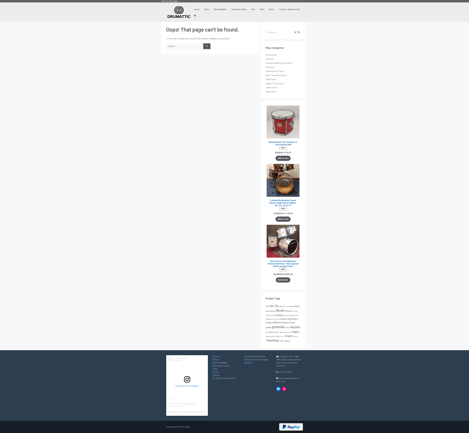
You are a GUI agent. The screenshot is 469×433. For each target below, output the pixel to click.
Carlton (295, 311)
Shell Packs (271, 79)
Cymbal (279, 315)
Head (291, 315)
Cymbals (270, 59)
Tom (281, 341)
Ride (267, 332)
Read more (283, 280)
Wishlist (249, 363)
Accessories (271, 55)
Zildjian (287, 341)
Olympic (285, 322)
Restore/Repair (220, 9)
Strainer (295, 336)
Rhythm (295, 327)
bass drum (271, 311)
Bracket (288, 311)
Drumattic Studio (238, 9)
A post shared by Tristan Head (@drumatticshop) (187, 412)
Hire (253, 9)
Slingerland (287, 332)
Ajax (284, 306)
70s (277, 306)
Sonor (278, 336)
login (176, 1)
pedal (268, 327)
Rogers (276, 332)
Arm (287, 306)
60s (271, 306)
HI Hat (296, 315)
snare (295, 332)
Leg (277, 319)
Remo (287, 328)
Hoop (268, 319)
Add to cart (283, 158)
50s (267, 306)
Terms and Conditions (256, 356)
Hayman (286, 315)
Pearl (292, 322)
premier (278, 327)
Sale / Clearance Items (276, 75)
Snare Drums (271, 87)
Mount (277, 322)
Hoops (273, 319)
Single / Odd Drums (275, 83)
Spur (282, 336)
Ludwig (282, 319)
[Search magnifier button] (298, 32)
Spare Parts (271, 92)
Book (280, 311)
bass (297, 306)
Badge (292, 306)
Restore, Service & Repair (257, 359)
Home (196, 9)
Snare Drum (270, 336)
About (271, 9)
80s (281, 306)
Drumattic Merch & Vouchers (279, 63)
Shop (206, 9)
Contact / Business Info (289, 9)
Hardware (270, 67)
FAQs (262, 9)
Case (268, 315)
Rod (271, 332)
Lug (288, 318)
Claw (272, 315)
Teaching (272, 340)
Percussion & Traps (274, 71)
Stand (288, 336)
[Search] (206, 46)
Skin (281, 332)
